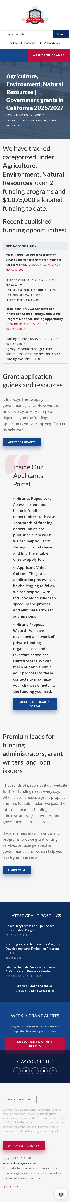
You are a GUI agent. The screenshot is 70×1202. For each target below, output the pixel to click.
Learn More (17, 869)
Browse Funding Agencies (34, 985)
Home (10, 115)
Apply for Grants (49, 55)
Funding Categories (30, 115)
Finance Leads (50, 42)
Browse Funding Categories (35, 990)
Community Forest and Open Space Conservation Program (30, 928)
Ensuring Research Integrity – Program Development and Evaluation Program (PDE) (32, 948)
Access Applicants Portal (35, 704)
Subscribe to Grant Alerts (35, 1044)
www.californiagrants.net (19, 1163)
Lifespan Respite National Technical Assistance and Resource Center (30, 969)
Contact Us (11, 1187)
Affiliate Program (23, 42)
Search (61, 34)
